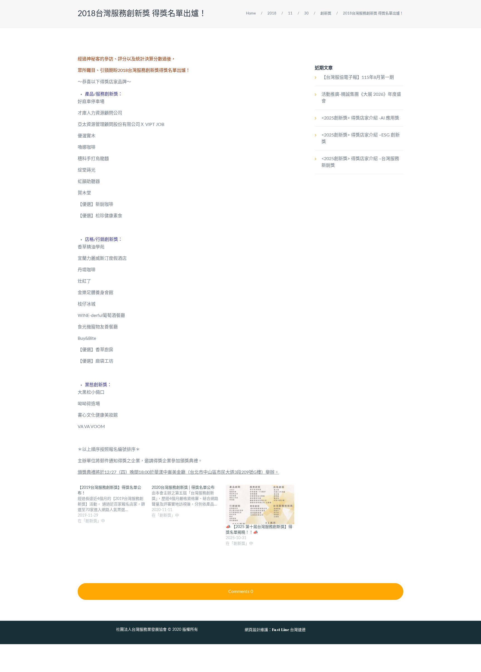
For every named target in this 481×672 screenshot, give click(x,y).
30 (306, 13)
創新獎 (325, 13)
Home (251, 13)
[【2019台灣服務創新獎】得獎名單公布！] (115, 504)
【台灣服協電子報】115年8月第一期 (358, 77)
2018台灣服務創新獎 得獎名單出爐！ (142, 14)
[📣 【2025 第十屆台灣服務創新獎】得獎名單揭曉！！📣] (260, 504)
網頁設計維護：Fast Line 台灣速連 (275, 629)
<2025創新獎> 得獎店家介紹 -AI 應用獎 (360, 118)
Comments (240, 591)
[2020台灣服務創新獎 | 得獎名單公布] (189, 501)
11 (290, 13)
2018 (272, 13)
